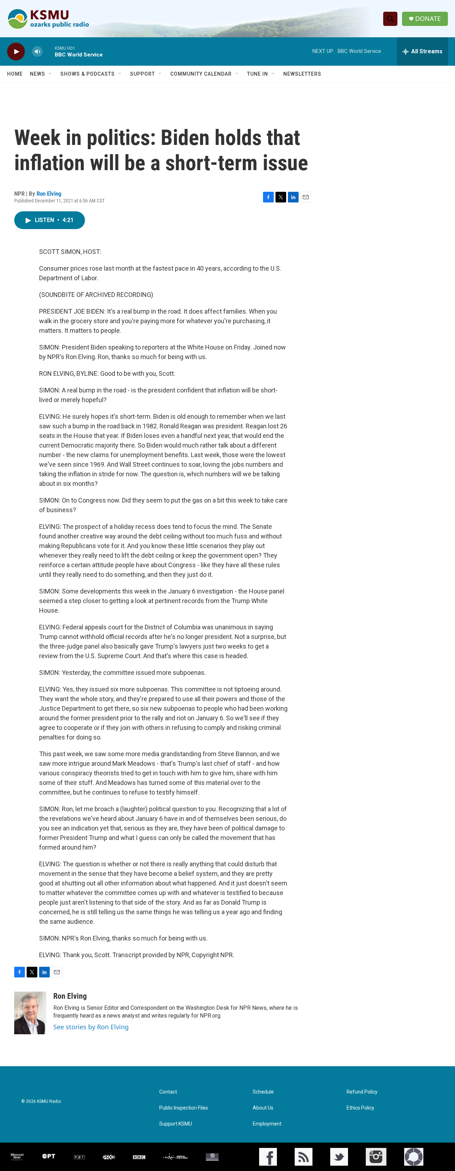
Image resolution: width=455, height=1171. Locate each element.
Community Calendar (201, 74)
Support (142, 74)
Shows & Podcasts (87, 74)
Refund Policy (362, 1092)
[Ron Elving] (30, 1013)
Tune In (257, 74)
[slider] (49, 51)
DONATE (428, 18)
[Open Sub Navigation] (50, 74)
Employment (267, 1124)
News (37, 74)
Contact (168, 1092)
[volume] (37, 52)
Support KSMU (175, 1124)
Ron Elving (49, 193)
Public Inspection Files (183, 1108)
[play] (16, 52)
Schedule (263, 1092)
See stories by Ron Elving (91, 1027)
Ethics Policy (360, 1108)
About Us (263, 1108)
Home (15, 74)
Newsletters (302, 74)
